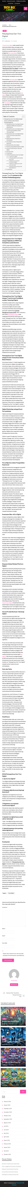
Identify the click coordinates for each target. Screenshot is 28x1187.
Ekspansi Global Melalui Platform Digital (15, 146)
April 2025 (6, 1136)
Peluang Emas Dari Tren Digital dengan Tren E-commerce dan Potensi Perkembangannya (13, 120)
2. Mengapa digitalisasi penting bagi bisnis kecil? (16, 158)
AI (21, 85)
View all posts (14, 984)
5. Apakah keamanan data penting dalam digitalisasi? (15, 167)
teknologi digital (13, 53)
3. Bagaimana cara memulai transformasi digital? (14, 161)
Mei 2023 (6, 1151)
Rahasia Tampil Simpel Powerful (10, 1169)
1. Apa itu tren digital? (13, 156)
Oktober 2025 (7, 1115)
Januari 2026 (7, 1105)
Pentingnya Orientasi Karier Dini (10, 1174)
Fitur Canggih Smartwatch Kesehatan (11, 1166)
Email (3, 935)
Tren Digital (11, 893)
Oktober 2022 (7, 1154)
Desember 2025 (8, 1108)
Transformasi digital (7, 45)
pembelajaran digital (13, 314)
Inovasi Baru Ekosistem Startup (10, 1171)
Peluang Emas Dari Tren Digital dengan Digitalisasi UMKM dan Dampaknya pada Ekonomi (15, 125)
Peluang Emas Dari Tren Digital (10, 68)
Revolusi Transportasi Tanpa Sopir (10, 1163)
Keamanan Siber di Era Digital (13, 144)
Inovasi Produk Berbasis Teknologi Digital (14, 149)
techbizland (7, 41)
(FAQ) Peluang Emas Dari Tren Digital (15, 154)
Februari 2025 (7, 1143)
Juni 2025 (6, 1129)
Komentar (5, 907)
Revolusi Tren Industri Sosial (10, 1021)
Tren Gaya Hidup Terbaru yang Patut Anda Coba (13, 1081)
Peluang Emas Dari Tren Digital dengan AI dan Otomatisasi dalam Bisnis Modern (15, 135)
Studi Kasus (9, 153)
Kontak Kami (10, 3)
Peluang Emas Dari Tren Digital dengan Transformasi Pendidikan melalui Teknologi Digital (15, 130)
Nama (4, 928)
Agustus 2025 (7, 1122)
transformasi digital (7, 602)
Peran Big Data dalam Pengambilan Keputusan (14, 142)
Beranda (4, 1)
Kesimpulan (9, 169)
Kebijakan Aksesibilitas (21, 1)
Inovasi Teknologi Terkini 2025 (11, 1042)
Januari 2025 (7, 1147)
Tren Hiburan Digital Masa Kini (11, 1062)
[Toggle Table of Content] (22, 116)
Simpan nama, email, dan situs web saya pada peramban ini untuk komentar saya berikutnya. (13, 954)
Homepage (4, 25)
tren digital (7, 102)
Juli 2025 (6, 1126)
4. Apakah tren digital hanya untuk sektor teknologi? (15, 164)
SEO (17, 421)
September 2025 (8, 1119)
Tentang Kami (17, 3)
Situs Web (4, 943)
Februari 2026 (7, 1101)
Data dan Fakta (10, 151)
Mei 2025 (6, 1133)
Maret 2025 (7, 1140)
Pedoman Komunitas (11, 1)
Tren (10, 25)
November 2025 (8, 1112)
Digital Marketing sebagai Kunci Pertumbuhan (13, 139)
